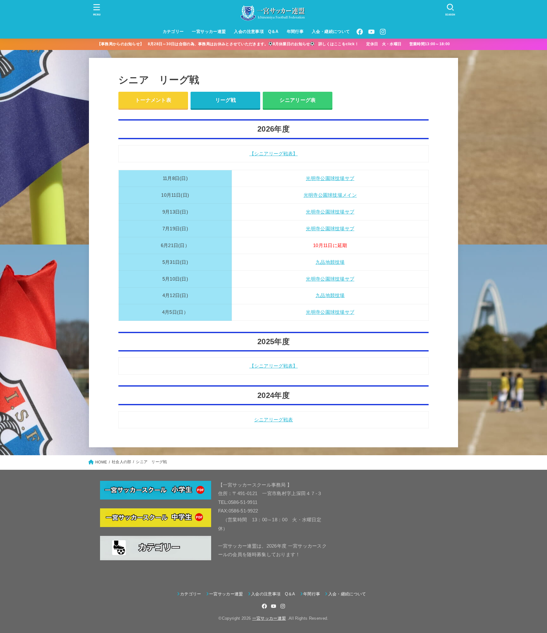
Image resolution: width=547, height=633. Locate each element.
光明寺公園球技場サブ (330, 178)
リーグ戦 (225, 100)
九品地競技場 (330, 262)
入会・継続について (331, 31)
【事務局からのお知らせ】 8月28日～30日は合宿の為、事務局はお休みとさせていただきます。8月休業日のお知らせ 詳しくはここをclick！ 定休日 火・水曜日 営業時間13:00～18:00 (277, 44)
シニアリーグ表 (298, 100)
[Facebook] (359, 32)
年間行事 (295, 31)
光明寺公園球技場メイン (330, 195)
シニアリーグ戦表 (273, 419)
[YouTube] (371, 32)
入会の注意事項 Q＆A (256, 31)
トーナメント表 (153, 100)
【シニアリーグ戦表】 (273, 153)
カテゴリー (173, 31)
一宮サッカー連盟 (209, 31)
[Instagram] (382, 32)
